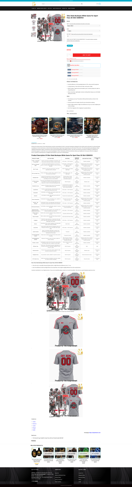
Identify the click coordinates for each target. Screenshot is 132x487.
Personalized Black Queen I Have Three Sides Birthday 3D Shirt (36, 460)
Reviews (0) (39, 143)
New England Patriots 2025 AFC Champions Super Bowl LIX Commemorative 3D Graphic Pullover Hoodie (92, 137)
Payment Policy (82, 477)
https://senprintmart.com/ (95, 432)
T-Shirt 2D (33, 8)
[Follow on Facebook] (32, 481)
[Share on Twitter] (70, 79)
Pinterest (34, 424)
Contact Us (81, 473)
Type (68, 23)
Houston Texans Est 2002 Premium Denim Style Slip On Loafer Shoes (74, 136)
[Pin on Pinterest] (74, 79)
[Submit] (82, 4)
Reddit (34, 430)
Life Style (50, 8)
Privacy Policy (58, 477)
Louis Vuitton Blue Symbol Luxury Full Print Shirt (95, 460)
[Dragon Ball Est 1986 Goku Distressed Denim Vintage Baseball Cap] (57, 126)
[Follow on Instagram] (33, 481)
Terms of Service (58, 479)
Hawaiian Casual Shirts (42, 8)
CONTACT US (64, 8)
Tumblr (34, 426)
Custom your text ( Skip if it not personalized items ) (76, 39)
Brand (44, 143)
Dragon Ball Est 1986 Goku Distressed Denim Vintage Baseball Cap (57, 136)
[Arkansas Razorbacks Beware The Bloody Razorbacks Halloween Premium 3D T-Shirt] (40, 126)
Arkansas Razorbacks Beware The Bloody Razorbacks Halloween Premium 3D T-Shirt (39, 136)
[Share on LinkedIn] (76, 79)
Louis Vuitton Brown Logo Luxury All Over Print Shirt (48, 460)
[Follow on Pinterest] (36, 481)
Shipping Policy (82, 475)
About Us (57, 473)
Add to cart (87, 55)
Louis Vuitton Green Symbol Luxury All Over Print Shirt (83, 460)
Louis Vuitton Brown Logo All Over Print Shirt (71, 460)
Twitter (34, 422)
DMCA (80, 479)
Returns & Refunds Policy (60, 475)
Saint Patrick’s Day (57, 8)
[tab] (34, 143)
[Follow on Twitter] (35, 481)
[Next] (63, 27)
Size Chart (69, 34)
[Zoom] (39, 40)
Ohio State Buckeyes (73, 113)
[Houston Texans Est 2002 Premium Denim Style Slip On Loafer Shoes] (75, 126)
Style (68, 29)
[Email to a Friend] (72, 79)
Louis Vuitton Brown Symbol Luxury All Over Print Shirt (60, 460)
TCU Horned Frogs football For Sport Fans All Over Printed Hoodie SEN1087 (48, 438)
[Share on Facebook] (68, 79)
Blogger (34, 428)
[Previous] (39, 27)
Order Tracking (71, 8)
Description (34, 143)
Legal (80, 481)
